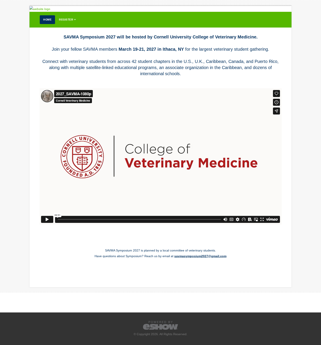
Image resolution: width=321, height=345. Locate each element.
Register (66, 19)
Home (47, 19)
